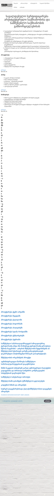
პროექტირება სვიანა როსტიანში (14, 332)
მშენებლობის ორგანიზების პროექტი (16, 358)
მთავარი (16, 3)
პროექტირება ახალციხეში (11, 328)
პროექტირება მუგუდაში (10, 316)
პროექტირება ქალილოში (11, 320)
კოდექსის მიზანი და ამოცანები (13, 385)
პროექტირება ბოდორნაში (11, 324)
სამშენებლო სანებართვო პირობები (15, 377)
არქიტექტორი (33, 3)
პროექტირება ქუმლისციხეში (12, 336)
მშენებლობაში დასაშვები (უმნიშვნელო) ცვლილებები (23, 381)
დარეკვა (3, 70)
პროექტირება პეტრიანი (10, 339)
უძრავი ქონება (24, 3)
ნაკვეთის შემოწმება (45, 3)
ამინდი (15, 7)
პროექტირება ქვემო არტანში (13, 312)
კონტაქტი (22, 7)
